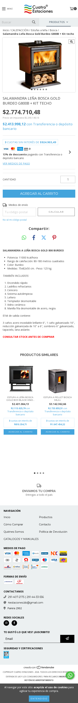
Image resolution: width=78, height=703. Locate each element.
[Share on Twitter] (43, 237)
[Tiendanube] (39, 668)
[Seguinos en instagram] (6, 623)
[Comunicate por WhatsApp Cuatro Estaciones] (70, 675)
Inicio (6, 30)
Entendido (39, 698)
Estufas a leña (39, 30)
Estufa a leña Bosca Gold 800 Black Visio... (20, 398)
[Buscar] (33, 22)
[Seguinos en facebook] (14, 623)
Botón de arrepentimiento (39, 680)
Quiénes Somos (14, 531)
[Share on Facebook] (34, 237)
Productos (45, 517)
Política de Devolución (53, 531)
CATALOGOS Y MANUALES (21, 539)
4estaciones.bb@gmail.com (25, 602)
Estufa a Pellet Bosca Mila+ (58, 398)
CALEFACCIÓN (19, 30)
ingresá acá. (65, 676)
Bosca (53, 30)
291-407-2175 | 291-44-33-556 (26, 597)
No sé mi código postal (15, 219)
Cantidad (9, 179)
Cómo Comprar (13, 524)
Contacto (45, 524)
